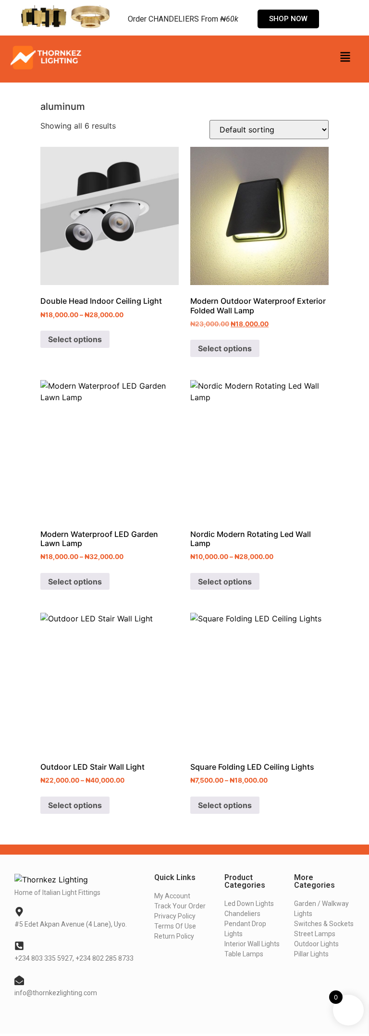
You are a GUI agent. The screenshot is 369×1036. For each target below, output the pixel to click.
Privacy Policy (175, 916)
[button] (345, 58)
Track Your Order (180, 906)
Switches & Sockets (324, 924)
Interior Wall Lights (252, 944)
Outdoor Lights (316, 944)
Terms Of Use (175, 926)
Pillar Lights (311, 954)
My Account (172, 896)
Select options (75, 339)
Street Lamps (314, 934)
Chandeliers (242, 913)
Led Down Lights (249, 903)
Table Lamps (243, 954)
